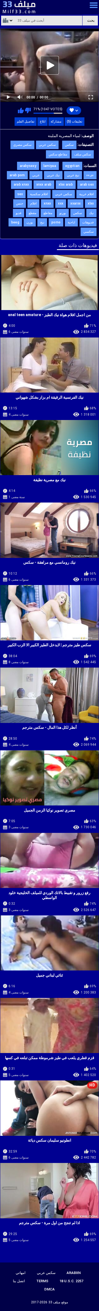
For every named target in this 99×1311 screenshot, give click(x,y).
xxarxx (75, 203)
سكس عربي (47, 145)
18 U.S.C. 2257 (71, 1281)
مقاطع (47, 213)
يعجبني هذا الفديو (21, 110)
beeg (15, 222)
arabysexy (28, 166)
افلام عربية (86, 194)
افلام (33, 203)
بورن (29, 222)
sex (20, 194)
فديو (18, 213)
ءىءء (90, 175)
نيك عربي (53, 175)
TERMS (42, 1281)
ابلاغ (42, 121)
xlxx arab (66, 184)
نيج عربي (73, 175)
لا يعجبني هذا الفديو (28, 110)
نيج (42, 222)
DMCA (49, 1289)
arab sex (87, 184)
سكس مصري (22, 145)
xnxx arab (44, 184)
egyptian (72, 166)
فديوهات (88, 222)
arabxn (74, 1273)
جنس (19, 203)
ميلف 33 (54, 1302)
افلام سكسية (39, 194)
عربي (36, 175)
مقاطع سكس (58, 154)
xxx (60, 203)
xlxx (91, 203)
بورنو (62, 213)
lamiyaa (49, 166)
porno (56, 222)
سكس (69, 145)
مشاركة (56, 121)
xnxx (47, 203)
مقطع (32, 213)
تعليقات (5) (74, 121)
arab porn (17, 175)
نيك (91, 213)
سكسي (88, 232)
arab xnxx (21, 184)
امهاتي (21, 1273)
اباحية (71, 222)
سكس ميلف (82, 154)
